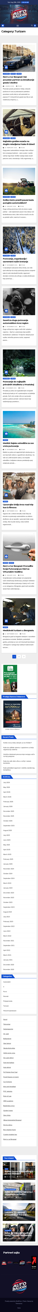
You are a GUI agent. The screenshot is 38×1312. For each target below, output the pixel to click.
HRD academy (8, 1101)
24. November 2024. (11, 449)
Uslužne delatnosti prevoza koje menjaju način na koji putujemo (17, 1214)
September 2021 (8, 945)
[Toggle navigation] (18, 25)
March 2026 (7, 797)
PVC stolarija (7, 1091)
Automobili (6, 73)
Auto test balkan (8, 1062)
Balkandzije (7, 1038)
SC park (6, 1034)
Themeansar (19, 1303)
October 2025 (7, 821)
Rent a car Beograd (9, 1139)
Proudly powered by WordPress (13, 1301)
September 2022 (8, 926)
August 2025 (7, 830)
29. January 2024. (11, 575)
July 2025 (6, 835)
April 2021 (6, 950)
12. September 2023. (12, 634)
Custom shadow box (10, 1134)
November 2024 (8, 869)
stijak (20, 86)
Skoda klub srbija (9, 1048)
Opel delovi (7, 1043)
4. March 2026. (10, 86)
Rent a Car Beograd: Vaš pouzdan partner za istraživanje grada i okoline (18, 80)
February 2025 (8, 859)
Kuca (5, 991)
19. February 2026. (11, 147)
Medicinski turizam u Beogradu (18, 630)
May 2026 (6, 787)
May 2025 (6, 845)
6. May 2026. (10, 1197)
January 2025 (7, 864)
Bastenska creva (8, 1106)
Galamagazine (8, 1029)
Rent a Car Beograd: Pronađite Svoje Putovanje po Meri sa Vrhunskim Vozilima (18, 569)
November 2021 (8, 940)
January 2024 (7, 888)
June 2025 (6, 840)
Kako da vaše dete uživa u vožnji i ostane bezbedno (18, 1234)
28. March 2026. (11, 1238)
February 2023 (8, 921)
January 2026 (7, 806)
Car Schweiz (7, 1082)
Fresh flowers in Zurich (11, 1077)
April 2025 (6, 849)
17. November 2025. (11, 326)
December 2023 (8, 893)
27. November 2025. (11, 265)
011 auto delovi (8, 1058)
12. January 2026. (11, 206)
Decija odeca (7, 1125)
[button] (32, 25)
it (3, 987)
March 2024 (7, 883)
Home (19, 1308)
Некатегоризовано (9, 1010)
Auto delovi (7, 1067)
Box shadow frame (9, 1130)
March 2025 (7, 854)
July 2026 (6, 782)
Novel (5, 1019)
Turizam (19, 73)
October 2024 (7, 873)
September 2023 (8, 907)
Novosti (13, 73)
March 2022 (7, 936)
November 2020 (8, 969)
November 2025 (8, 816)
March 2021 (7, 955)
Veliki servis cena (9, 1053)
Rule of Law (7, 1096)
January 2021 (7, 960)
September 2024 (8, 878)
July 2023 (6, 917)
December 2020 (8, 964)
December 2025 (8, 811)
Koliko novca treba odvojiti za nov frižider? (17, 743)
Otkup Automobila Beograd (12, 1120)
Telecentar (6, 1024)
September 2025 (8, 825)
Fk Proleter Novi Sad (10, 1072)
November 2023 (8, 897)
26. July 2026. (11, 1176)
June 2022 (6, 931)
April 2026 (6, 792)
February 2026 (8, 801)
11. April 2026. (11, 1218)
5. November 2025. (11, 388)
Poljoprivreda (7, 1001)
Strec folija (6, 1115)
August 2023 (7, 912)
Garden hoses (8, 1110)
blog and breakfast (9, 1086)
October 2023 (7, 902)
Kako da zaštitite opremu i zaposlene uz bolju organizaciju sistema (19, 1194)
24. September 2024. (12, 511)
